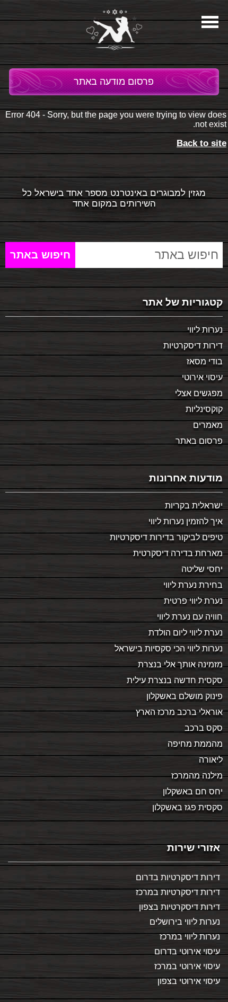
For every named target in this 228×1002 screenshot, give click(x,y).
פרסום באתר (199, 440)
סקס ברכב (204, 727)
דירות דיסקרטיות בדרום (178, 877)
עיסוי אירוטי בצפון (188, 981)
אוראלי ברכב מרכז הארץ (179, 712)
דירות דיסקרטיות (193, 345)
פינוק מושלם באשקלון (184, 696)
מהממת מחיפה (195, 743)
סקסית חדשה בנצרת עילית (175, 680)
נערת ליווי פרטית (193, 600)
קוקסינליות (204, 409)
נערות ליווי (205, 329)
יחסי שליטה (202, 569)
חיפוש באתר (40, 255)
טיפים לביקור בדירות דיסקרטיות (166, 537)
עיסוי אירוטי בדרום (187, 951)
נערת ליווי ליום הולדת (185, 632)
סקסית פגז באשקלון (187, 807)
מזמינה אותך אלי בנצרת (180, 664)
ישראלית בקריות (194, 505)
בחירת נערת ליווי (193, 584)
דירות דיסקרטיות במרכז (178, 892)
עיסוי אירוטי (202, 377)
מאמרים (208, 425)
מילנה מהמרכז (197, 775)
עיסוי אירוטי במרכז (187, 966)
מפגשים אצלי (199, 393)
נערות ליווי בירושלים (185, 921)
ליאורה (211, 759)
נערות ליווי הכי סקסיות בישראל (169, 648)
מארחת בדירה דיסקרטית (178, 553)
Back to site (201, 143)
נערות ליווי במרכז (190, 936)
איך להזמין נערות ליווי (185, 521)
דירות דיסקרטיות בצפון (179, 906)
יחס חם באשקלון (193, 791)
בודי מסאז (205, 361)
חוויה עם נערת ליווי (190, 616)
